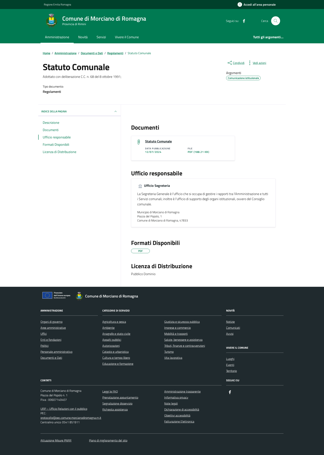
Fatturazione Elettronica (179, 421)
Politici (44, 345)
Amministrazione (57, 37)
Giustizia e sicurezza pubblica (182, 321)
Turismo (169, 351)
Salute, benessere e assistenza (183, 339)
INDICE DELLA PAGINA (54, 111)
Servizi (101, 37)
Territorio (231, 371)
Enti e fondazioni (50, 339)
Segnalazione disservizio (117, 403)
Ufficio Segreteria (156, 185)
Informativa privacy (176, 397)
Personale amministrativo (56, 351)
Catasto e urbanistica (115, 351)
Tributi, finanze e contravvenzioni (184, 345)
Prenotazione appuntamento (120, 397)
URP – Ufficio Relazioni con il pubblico (63, 408)
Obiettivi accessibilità (177, 415)
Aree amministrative (53, 327)
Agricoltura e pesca (114, 321)
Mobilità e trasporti (176, 333)
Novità (83, 37)
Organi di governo (51, 321)
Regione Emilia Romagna (57, 4)
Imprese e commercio (177, 327)
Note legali (171, 403)
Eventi (230, 365)
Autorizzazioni (111, 345)
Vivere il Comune (127, 37)
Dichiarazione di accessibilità (181, 409)
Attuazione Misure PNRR (55, 440)
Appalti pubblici (111, 339)
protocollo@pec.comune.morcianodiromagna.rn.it (70, 417)
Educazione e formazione (117, 363)
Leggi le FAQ (110, 391)
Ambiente (108, 327)
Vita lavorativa (173, 357)
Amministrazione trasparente (182, 391)
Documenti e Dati (51, 357)
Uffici (43, 333)
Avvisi (229, 333)
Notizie (230, 321)
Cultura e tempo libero (116, 357)
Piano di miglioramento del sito (108, 440)
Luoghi (230, 359)
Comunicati (233, 327)
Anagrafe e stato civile (116, 333)
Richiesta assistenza (115, 409)
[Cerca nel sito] (275, 20)
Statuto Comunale (158, 141)
